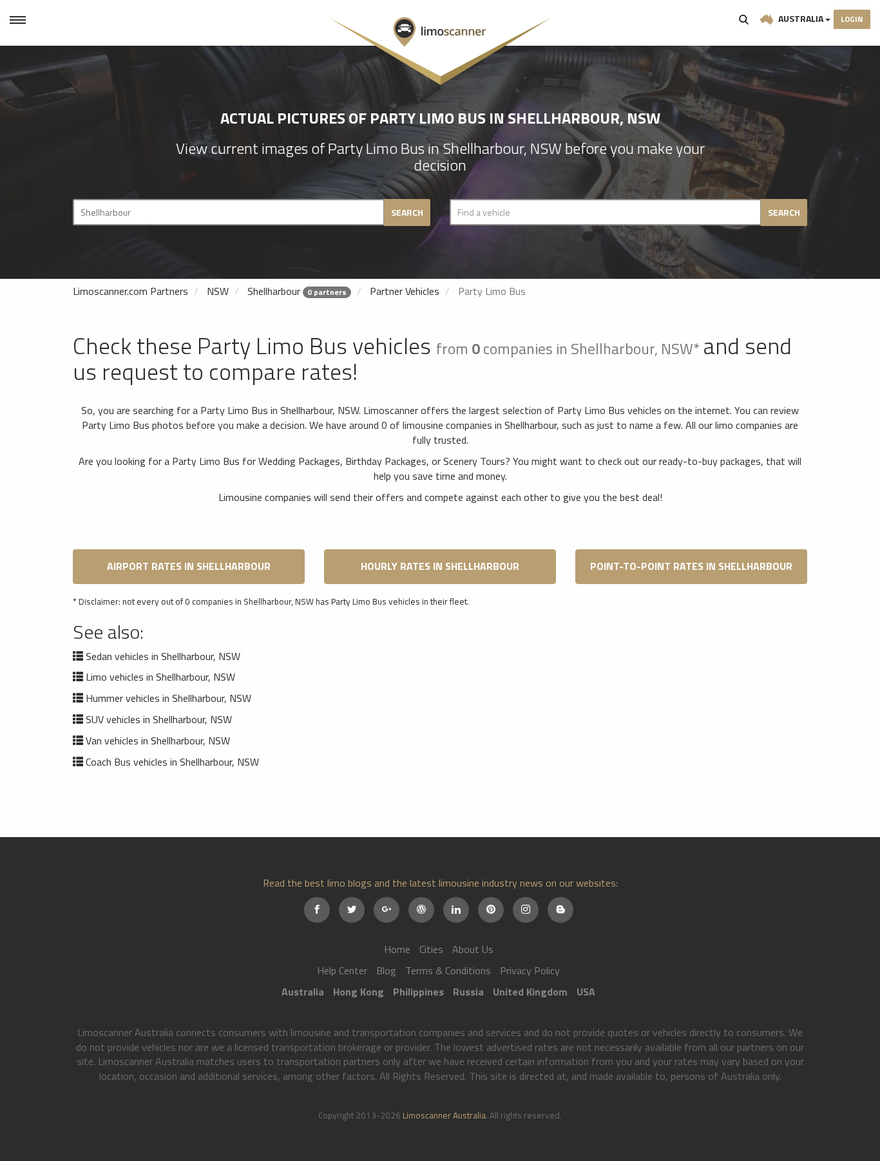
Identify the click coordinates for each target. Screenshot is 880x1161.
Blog (386, 970)
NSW (218, 291)
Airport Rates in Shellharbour (189, 566)
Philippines (418, 991)
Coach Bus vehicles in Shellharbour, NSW (172, 761)
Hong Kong (358, 991)
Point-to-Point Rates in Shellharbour (691, 566)
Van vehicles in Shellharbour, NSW (158, 740)
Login (852, 19)
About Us (472, 949)
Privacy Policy (530, 970)
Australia (800, 18)
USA (586, 991)
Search (744, 19)
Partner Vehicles (404, 291)
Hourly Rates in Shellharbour (440, 566)
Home (397, 949)
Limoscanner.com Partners (130, 291)
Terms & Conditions (448, 970)
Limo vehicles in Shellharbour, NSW (160, 676)
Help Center (342, 970)
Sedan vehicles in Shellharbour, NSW (163, 656)
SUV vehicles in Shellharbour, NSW (159, 719)
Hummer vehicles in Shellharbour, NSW (168, 698)
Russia (468, 991)
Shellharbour (273, 291)
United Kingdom (530, 991)
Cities (431, 949)
